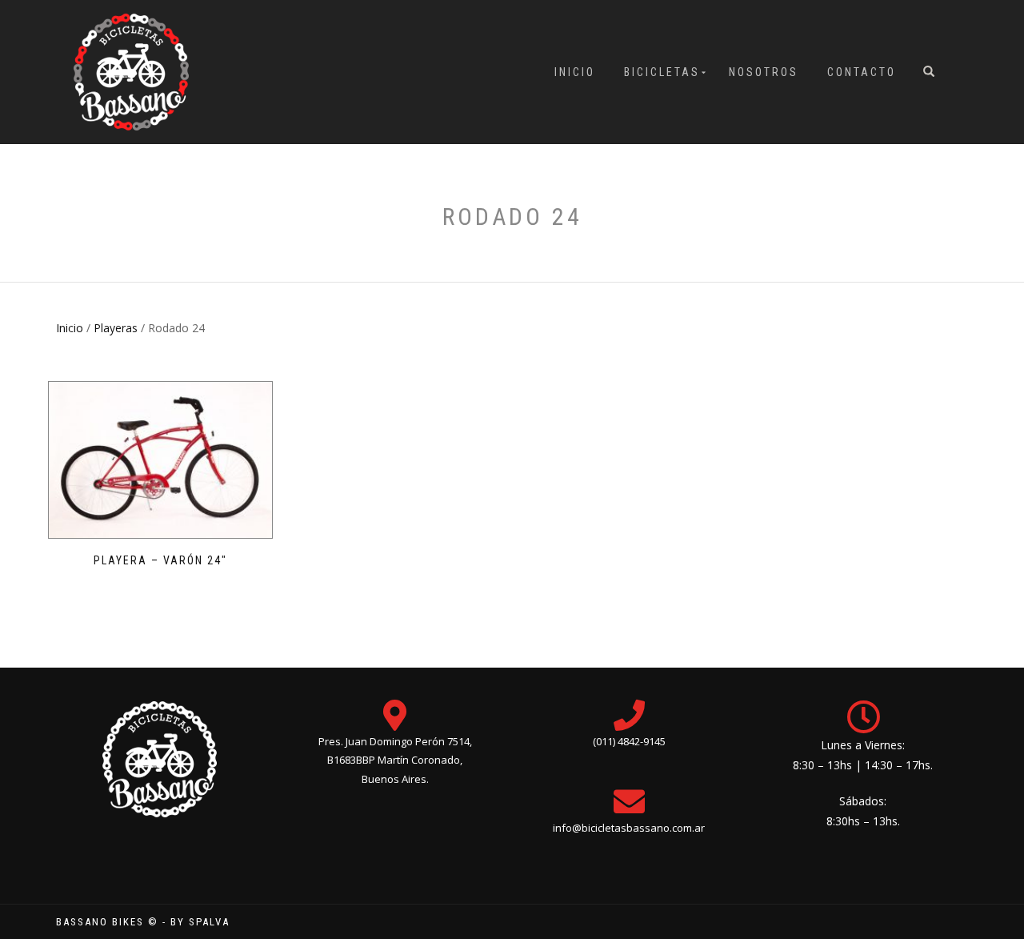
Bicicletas (662, 72)
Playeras (116, 327)
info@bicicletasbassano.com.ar (629, 828)
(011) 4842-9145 (629, 741)
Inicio (574, 72)
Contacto (861, 72)
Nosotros (763, 72)
